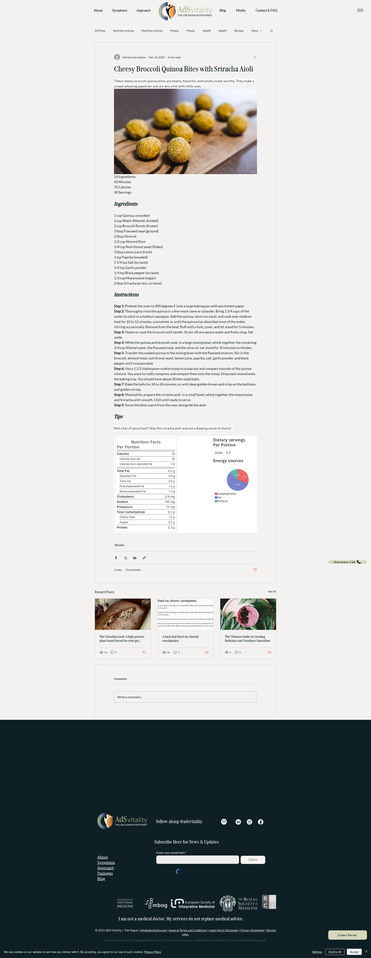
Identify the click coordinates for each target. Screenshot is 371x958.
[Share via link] (144, 558)
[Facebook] (260, 816)
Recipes (239, 30)
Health (207, 30)
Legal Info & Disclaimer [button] (223, 924)
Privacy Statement (252, 924)
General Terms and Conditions (187, 924)
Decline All (334, 952)
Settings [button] (317, 952)
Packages (105, 867)
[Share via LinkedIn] (135, 558)
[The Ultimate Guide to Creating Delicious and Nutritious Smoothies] (248, 614)
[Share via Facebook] (116, 558)
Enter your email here (170, 846)
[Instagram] (249, 816)
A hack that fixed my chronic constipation (180, 639)
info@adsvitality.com (153, 924)
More (254, 30)
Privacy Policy (152, 952)
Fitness (174, 30)
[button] (360, 10)
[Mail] (224, 816)
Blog (101, 872)
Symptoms (106, 856)
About (102, 851)
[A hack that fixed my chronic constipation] (186, 614)
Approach (105, 861)
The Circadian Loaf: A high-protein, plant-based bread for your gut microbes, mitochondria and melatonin (122, 639)
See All (272, 591)
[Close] (366, 952)
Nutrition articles (123, 30)
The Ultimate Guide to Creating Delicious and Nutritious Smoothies (247, 639)
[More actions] (254, 57)
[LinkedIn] (238, 816)
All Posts (100, 30)
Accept (354, 952)
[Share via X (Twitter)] (125, 558)
